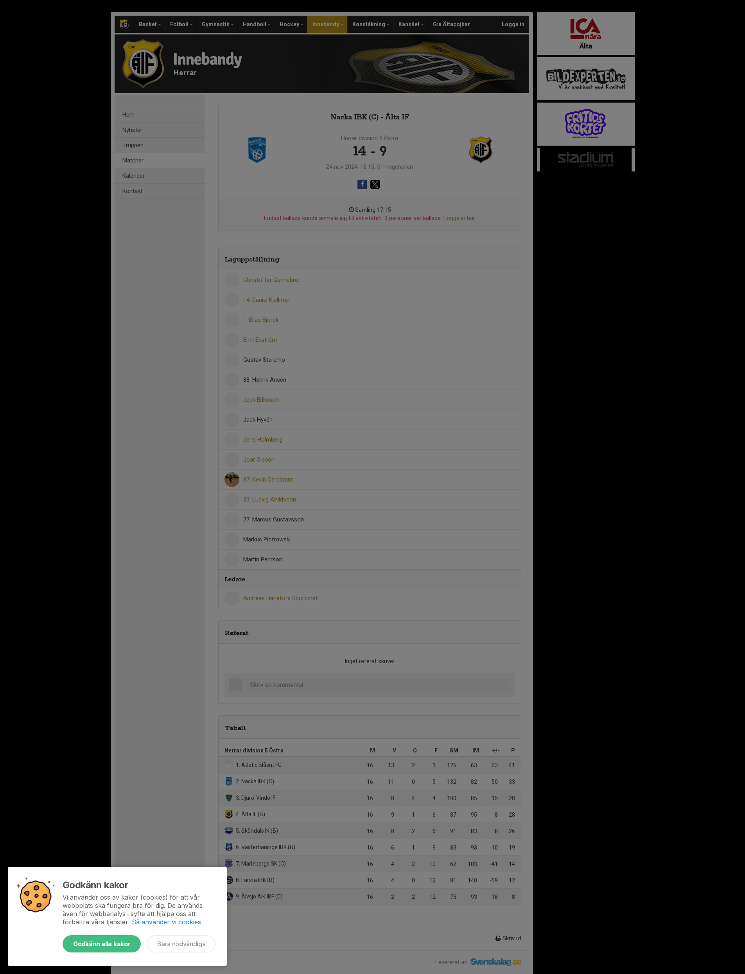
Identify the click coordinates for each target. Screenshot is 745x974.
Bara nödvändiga (181, 944)
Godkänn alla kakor (101, 944)
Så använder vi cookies (166, 922)
